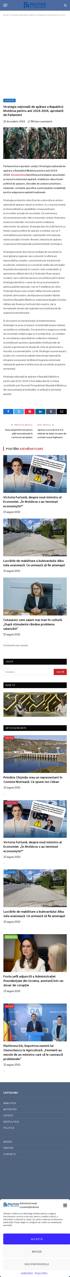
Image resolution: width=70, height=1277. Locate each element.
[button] (65, 1205)
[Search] (65, 5)
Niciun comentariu (41, 121)
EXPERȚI (8, 1115)
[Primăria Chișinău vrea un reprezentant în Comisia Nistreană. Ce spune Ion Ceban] (35, 754)
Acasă (6, 15)
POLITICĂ (9, 738)
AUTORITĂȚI (9, 100)
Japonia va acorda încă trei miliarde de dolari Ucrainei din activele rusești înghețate (51, 433)
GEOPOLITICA (11, 937)
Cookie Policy (27, 1273)
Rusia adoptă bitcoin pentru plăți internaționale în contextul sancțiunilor (19, 433)
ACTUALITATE (11, 803)
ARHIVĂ (7, 1141)
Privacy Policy (41, 1273)
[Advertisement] (35, 57)
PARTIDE (8, 1148)
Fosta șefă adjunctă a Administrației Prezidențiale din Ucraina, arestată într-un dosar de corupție (33, 981)
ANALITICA (9, 1103)
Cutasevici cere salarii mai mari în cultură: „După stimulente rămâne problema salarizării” (33, 625)
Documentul (18, 174)
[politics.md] (35, 5)
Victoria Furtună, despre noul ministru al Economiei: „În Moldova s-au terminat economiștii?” (32, 502)
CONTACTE (9, 1154)
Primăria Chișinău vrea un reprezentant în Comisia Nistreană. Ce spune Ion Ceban (32, 780)
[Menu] (5, 5)
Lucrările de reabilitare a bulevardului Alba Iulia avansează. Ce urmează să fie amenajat (34, 563)
